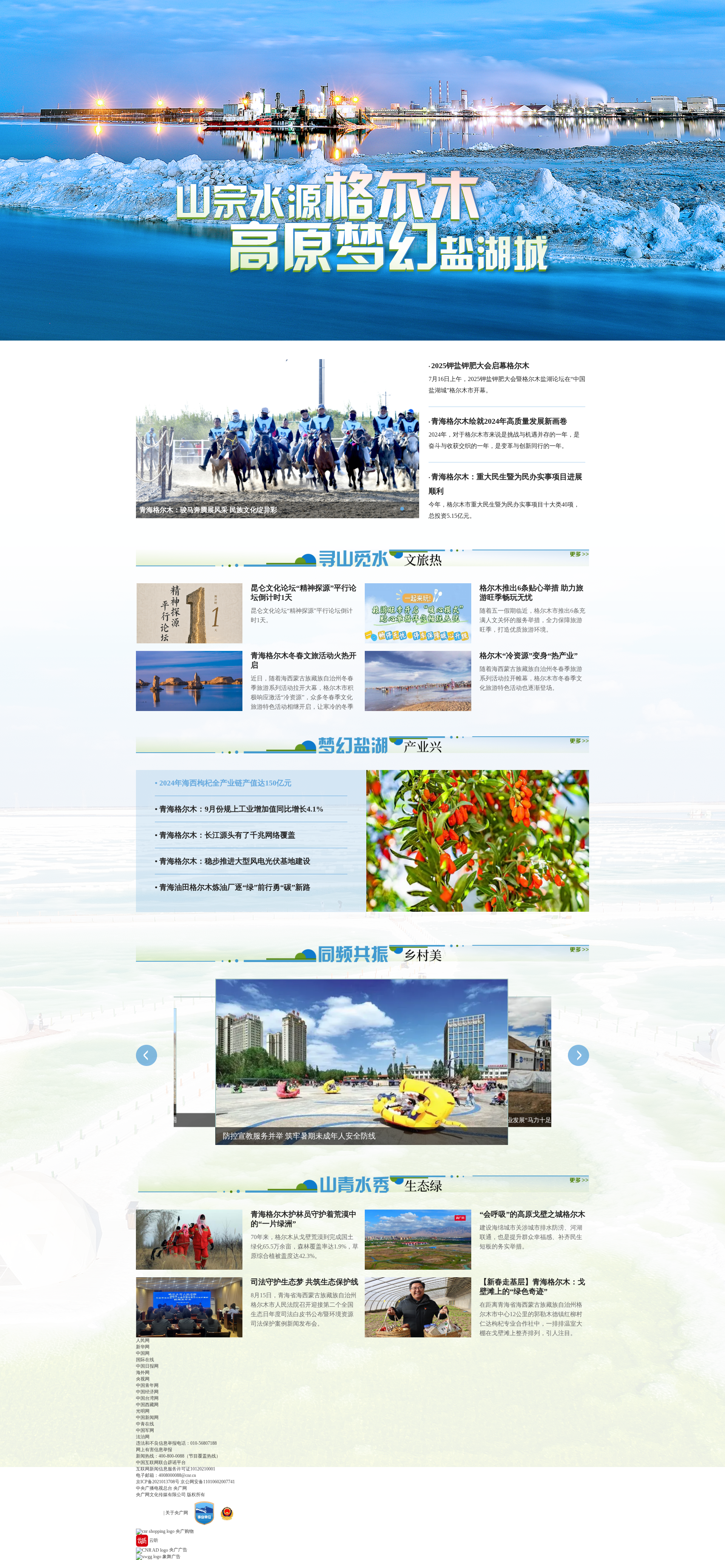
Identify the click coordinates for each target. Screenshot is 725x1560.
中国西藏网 (147, 1404)
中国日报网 (147, 1366)
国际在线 (145, 1359)
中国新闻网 (147, 1417)
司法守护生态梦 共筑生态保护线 (304, 1282)
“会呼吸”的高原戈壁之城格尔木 (532, 1214)
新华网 (143, 1346)
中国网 (143, 1353)
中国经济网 (147, 1391)
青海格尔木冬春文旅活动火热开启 (303, 660)
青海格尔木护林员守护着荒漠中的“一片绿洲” (303, 1219)
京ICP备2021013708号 (157, 1481)
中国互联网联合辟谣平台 (161, 1462)
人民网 (143, 1340)
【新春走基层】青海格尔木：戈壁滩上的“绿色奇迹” (532, 1286)
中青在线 (145, 1424)
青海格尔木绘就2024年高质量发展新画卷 (499, 421)
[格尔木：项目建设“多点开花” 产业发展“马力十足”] (532, 1062)
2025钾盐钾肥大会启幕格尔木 (480, 365)
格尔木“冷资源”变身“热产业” (529, 655)
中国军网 (145, 1430)
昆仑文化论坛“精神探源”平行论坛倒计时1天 (303, 592)
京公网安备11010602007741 (207, 1481)
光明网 (143, 1411)
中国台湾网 (147, 1398)
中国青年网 (147, 1385)
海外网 (143, 1372)
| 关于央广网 (176, 1512)
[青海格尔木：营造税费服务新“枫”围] (192, 1062)
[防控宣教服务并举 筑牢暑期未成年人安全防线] (361, 1062)
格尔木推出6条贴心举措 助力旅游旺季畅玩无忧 (531, 592)
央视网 (143, 1379)
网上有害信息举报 (154, 1449)
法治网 (143, 1436)
